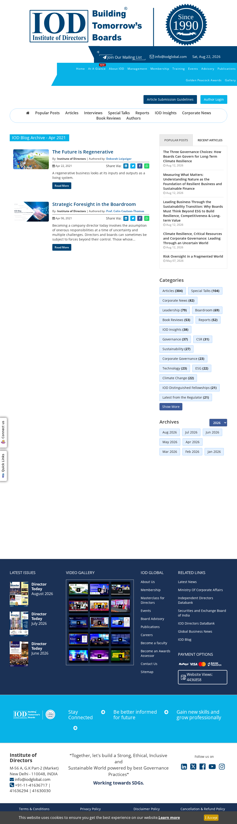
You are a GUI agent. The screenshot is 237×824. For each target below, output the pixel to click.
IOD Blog (184, 639)
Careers (147, 635)
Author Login (214, 99)
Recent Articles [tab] (210, 140)
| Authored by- (96, 159)
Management (137, 69)
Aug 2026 (169, 432)
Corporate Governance (183, 358)
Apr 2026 (193, 442)
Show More (171, 406)
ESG (201, 368)
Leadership (174, 310)
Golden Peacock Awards (204, 80)
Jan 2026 (214, 451)
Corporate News (196, 112)
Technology (174, 368)
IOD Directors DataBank (196, 623)
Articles (71, 112)
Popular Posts (47, 112)
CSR (202, 339)
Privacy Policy (90, 809)
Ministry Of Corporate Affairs (200, 590)
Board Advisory (152, 618)
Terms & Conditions (34, 809)
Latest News (187, 582)
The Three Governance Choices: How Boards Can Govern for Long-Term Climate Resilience (192, 156)
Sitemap (147, 672)
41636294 (19, 790)
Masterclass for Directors (153, 600)
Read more (62, 186)
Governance (175, 339)
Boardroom (207, 310)
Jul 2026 (191, 432)
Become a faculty (154, 643)
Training (178, 69)
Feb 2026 (192, 451)
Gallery (230, 80)
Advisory (207, 69)
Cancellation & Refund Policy (203, 809)
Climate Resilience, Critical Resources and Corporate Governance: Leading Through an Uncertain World (192, 238)
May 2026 (169, 442)
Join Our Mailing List (124, 57)
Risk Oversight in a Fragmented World (193, 256)
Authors (133, 118)
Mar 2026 (169, 451)
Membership (159, 69)
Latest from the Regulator (185, 397)
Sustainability (176, 349)
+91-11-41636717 (31, 785)
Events (193, 69)
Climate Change (178, 378)
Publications (227, 69)
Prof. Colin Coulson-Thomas (125, 211)
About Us (148, 582)
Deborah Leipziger (118, 159)
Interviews (93, 112)
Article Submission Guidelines (170, 99)
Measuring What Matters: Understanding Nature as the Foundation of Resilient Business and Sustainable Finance (192, 181)
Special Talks (119, 112)
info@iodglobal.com (171, 56)
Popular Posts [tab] (176, 140)
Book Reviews (108, 118)
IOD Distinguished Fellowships (189, 387)
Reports (142, 112)
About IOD (116, 69)
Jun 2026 (212, 432)
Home (80, 69)
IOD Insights (166, 112)
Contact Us (149, 664)
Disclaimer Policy (147, 809)
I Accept (211, 818)
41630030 (41, 790)
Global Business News (195, 631)
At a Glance (97, 69)
